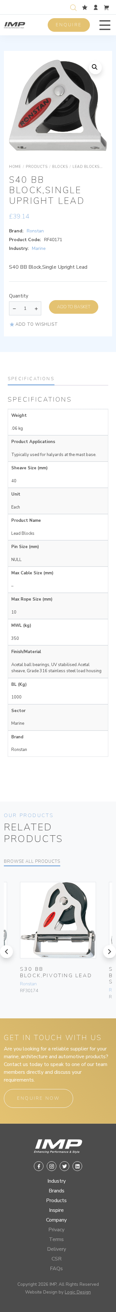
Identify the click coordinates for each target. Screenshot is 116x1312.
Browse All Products (32, 861)
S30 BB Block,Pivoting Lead (56, 972)
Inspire (56, 1210)
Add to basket (73, 307)
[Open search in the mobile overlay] (74, 7)
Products (56, 1200)
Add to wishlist (36, 324)
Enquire (69, 25)
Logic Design (78, 1292)
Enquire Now (38, 1098)
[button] (105, 25)
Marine (39, 248)
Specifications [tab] (31, 379)
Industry (56, 1181)
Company (56, 1220)
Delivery (56, 1249)
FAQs (56, 1268)
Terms (56, 1239)
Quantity (18, 296)
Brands (56, 1190)
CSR (57, 1258)
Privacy (56, 1229)
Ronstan (35, 231)
